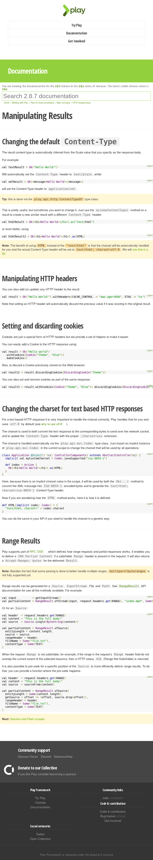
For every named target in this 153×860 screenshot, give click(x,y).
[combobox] (76, 96)
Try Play (76, 25)
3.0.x (4, 89)
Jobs (112, 798)
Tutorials (40, 802)
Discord (46, 756)
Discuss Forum (28, 756)
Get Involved (76, 41)
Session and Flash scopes (27, 719)
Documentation (76, 33)
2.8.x (81, 86)
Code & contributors (113, 811)
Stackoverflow (63, 756)
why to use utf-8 (51, 424)
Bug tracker (112, 816)
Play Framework (76, 10)
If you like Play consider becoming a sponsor (47, 774)
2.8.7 (57, 86)
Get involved (113, 820)
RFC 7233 (36, 551)
